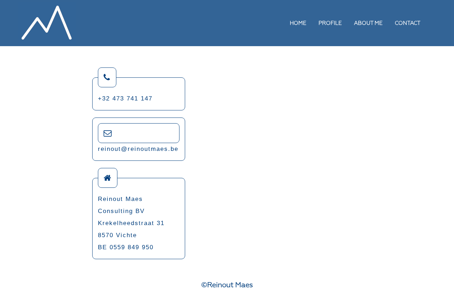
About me (368, 23)
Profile (330, 23)
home (298, 23)
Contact (407, 23)
